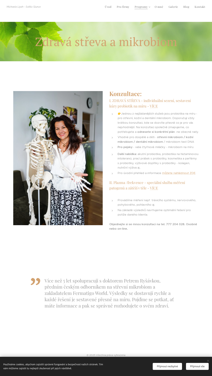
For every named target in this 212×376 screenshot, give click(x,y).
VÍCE (154, 105)
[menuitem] (109, 7)
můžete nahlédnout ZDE (178, 173)
